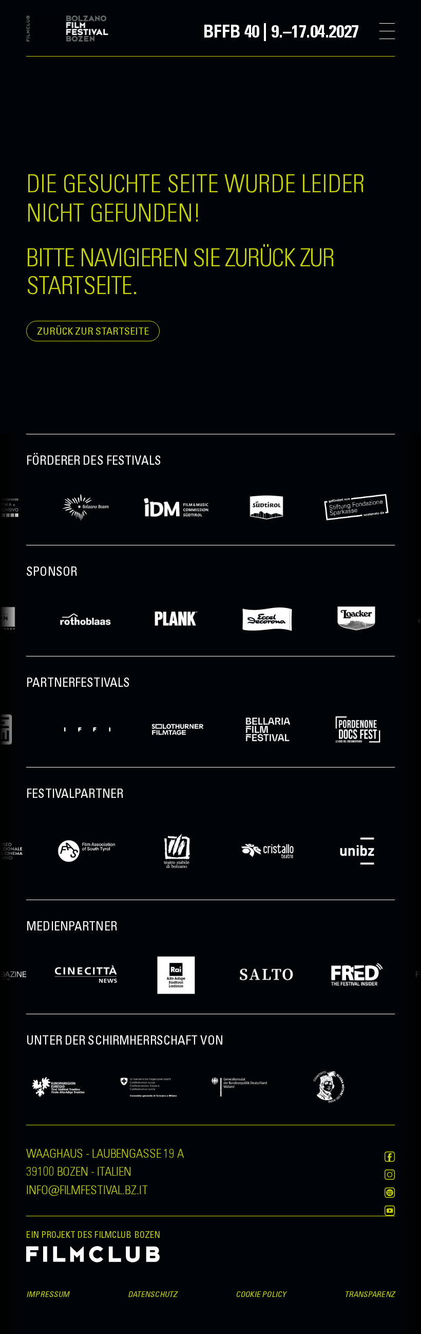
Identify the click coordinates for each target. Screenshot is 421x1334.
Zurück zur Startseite (93, 330)
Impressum (47, 1294)
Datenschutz (152, 1294)
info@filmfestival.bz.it (86, 1189)
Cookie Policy (261, 1294)
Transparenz (370, 1294)
